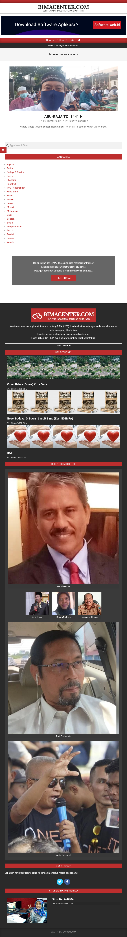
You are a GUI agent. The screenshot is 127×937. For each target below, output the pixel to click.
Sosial (10, 222)
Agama (10, 164)
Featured (11, 183)
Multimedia (12, 211)
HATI (10, 452)
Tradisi (10, 234)
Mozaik (10, 207)
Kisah (10, 195)
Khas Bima (12, 191)
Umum (10, 238)
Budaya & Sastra (78, 121)
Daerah (10, 176)
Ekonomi (11, 180)
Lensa (10, 203)
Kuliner (10, 199)
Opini (9, 215)
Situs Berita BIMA (63, 899)
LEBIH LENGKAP (63, 278)
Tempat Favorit (14, 226)
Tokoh (10, 230)
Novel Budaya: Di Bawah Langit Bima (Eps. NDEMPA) (40, 418)
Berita (10, 168)
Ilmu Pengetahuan (16, 187)
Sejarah (11, 218)
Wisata (10, 242)
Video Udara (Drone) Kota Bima (27, 384)
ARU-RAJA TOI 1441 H (63, 116)
